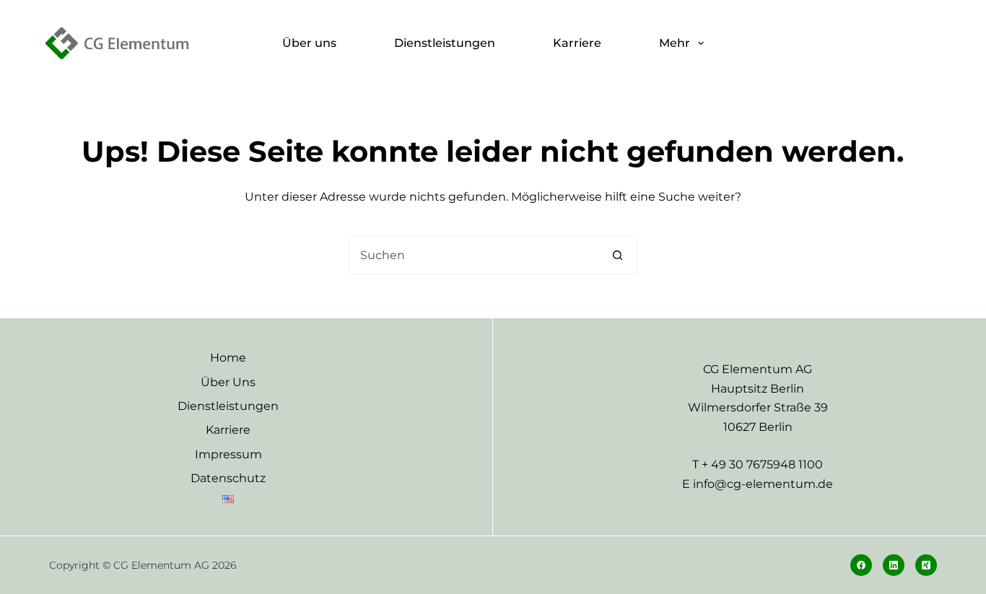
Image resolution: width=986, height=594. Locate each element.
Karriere (577, 43)
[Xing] (926, 565)
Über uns (309, 43)
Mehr (674, 43)
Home (228, 357)
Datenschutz (228, 478)
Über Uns (228, 382)
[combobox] (473, 255)
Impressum (228, 454)
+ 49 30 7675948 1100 (762, 464)
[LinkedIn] (893, 565)
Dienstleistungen (444, 43)
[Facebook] (861, 565)
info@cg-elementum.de (763, 484)
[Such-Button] (617, 255)
